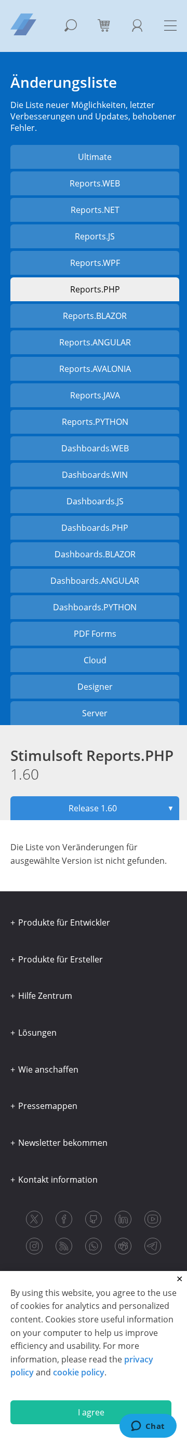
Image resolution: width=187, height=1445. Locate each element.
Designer (95, 686)
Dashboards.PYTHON (95, 607)
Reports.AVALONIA (95, 368)
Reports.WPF (95, 263)
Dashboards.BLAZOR (95, 554)
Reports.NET (95, 210)
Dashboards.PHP (94, 527)
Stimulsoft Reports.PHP (91, 764)
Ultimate (95, 157)
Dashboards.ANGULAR (94, 580)
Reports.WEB (95, 183)
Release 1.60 (121, 808)
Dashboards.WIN (95, 474)
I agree (91, 1412)
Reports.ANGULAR (95, 342)
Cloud (95, 660)
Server (95, 713)
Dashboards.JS (95, 501)
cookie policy (78, 1372)
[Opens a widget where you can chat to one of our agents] (148, 1427)
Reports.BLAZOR (95, 316)
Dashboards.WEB (95, 448)
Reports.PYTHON (95, 421)
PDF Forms (95, 633)
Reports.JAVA (95, 395)
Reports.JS (95, 236)
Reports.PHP (95, 289)
